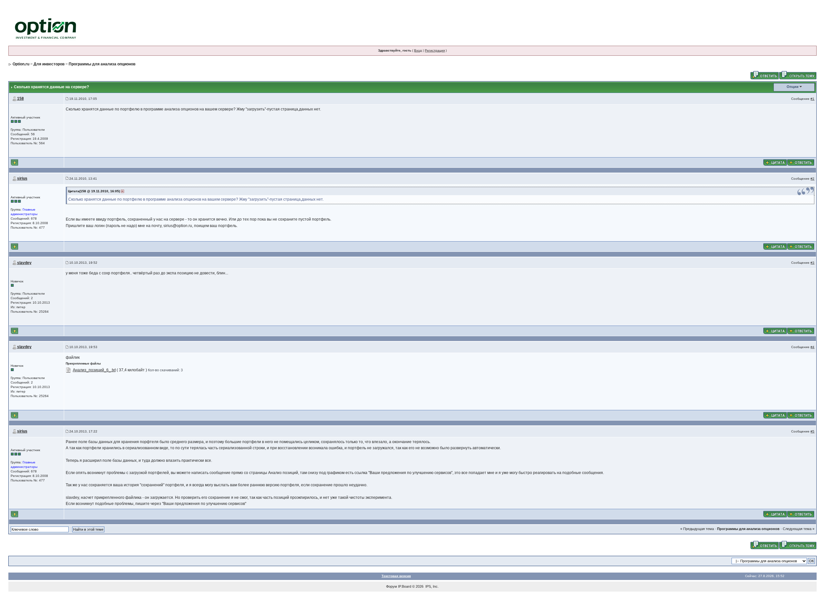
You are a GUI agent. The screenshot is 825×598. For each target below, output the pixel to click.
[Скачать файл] (68, 370)
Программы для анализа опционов (102, 64)
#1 (812, 98)
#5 (812, 431)
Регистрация (435, 50)
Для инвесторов (49, 64)
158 (20, 98)
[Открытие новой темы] (798, 75)
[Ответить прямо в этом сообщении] (800, 162)
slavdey (24, 263)
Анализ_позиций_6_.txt (94, 370)
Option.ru (21, 64)
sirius (22, 178)
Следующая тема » (798, 529)
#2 (812, 178)
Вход (418, 50)
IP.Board (404, 586)
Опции (793, 87)
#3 (812, 262)
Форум (391, 586)
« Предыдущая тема (697, 529)
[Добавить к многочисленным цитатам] (775, 162)
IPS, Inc (431, 586)
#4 (812, 347)
